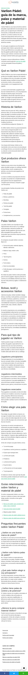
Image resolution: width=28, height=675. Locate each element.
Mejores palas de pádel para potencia (14, 518)
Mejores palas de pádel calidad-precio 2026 (14, 651)
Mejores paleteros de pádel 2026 (11, 659)
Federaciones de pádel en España (11, 662)
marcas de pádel (20, 61)
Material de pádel (7, 648)
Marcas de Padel (5, 8)
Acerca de (5, 630)
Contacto (5, 632)
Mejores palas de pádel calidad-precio (14, 515)
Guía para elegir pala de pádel (11, 509)
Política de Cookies (8, 637)
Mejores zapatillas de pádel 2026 (11, 657)
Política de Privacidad (8, 635)
